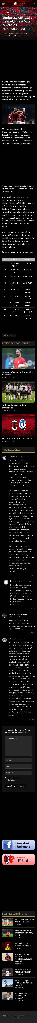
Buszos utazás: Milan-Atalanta (17, 438)
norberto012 (14, 34)
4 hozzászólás (10, 36)
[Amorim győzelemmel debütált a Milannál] (18, 358)
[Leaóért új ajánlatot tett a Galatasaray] (7, 972)
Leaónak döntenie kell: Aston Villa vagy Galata (24, 932)
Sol (10, 639)
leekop (13, 581)
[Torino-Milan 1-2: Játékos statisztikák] (18, 392)
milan (5, 335)
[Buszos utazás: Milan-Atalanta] (18, 425)
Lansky (12, 457)
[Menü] (3, 3)
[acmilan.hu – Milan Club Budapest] (19, 3)
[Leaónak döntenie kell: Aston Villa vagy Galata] (7, 933)
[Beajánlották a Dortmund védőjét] (7, 946)
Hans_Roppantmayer (18, 614)
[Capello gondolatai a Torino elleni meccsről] (7, 996)
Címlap (6, 12)
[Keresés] (33, 3)
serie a (12, 335)
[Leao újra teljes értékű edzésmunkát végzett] (7, 983)
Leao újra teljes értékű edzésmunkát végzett (24, 983)
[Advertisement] (18, 59)
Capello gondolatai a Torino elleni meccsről (24, 995)
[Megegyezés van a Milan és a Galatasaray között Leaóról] (7, 957)
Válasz (31, 575)
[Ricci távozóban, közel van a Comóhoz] (7, 922)
